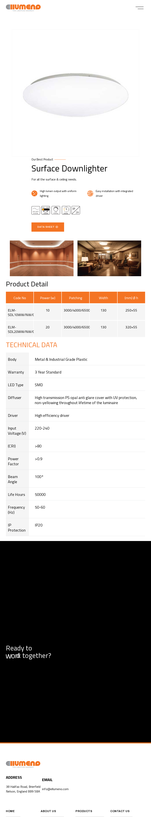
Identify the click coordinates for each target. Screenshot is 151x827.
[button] (139, 8)
